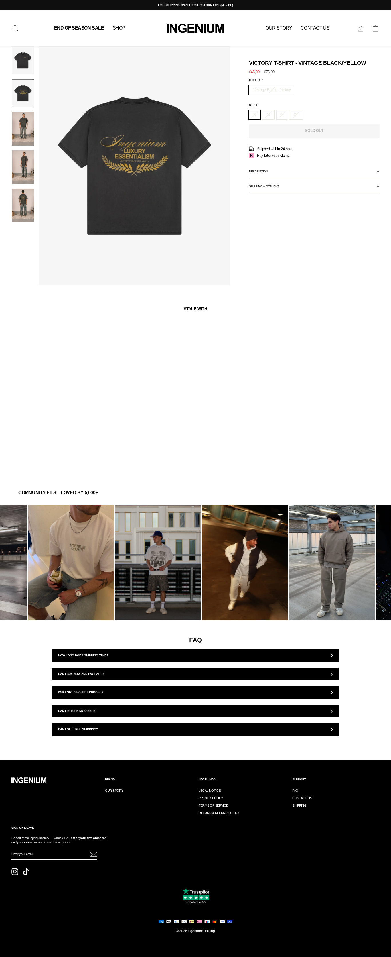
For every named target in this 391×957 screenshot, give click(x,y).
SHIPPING (299, 805)
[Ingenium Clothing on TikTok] (26, 871)
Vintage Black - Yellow (272, 90)
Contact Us (315, 27)
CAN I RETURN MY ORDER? (77, 710)
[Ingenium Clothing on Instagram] (14, 871)
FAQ (295, 790)
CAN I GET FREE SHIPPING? (78, 729)
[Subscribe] (93, 854)
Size (254, 105)
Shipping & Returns (264, 186)
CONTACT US (302, 798)
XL (296, 115)
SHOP (119, 27)
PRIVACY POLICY (211, 798)
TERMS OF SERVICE (213, 805)
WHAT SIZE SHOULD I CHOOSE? (80, 692)
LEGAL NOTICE (210, 790)
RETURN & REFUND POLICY (219, 813)
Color (256, 80)
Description (258, 171)
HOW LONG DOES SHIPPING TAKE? (83, 655)
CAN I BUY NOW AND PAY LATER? (81, 673)
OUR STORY (279, 27)
